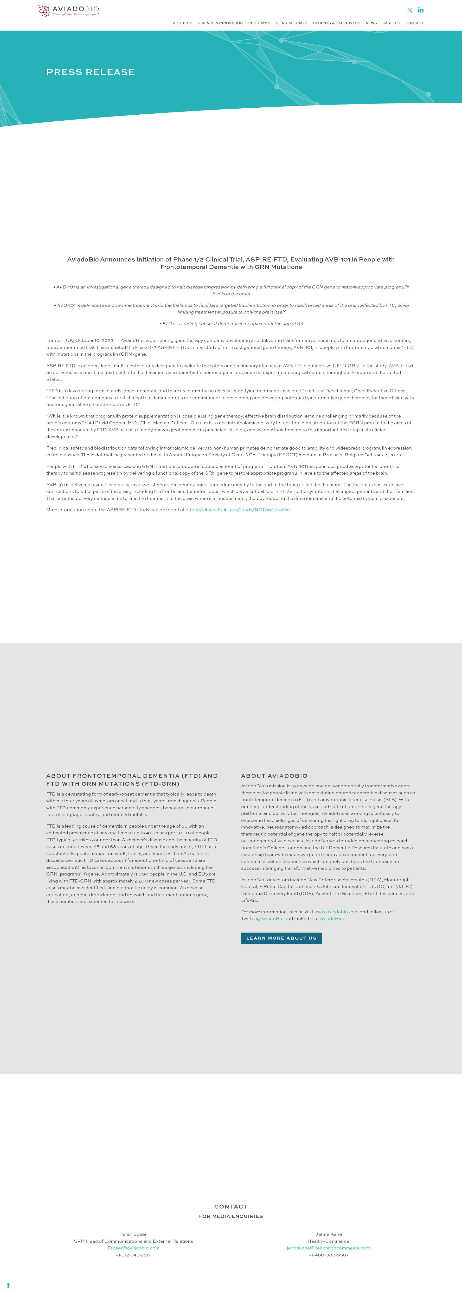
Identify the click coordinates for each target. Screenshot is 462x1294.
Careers (391, 23)
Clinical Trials (292, 23)
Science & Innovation (220, 23)
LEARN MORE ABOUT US (281, 938)
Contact (415, 23)
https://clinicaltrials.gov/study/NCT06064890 (238, 510)
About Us (182, 23)
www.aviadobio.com (336, 912)
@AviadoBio (270, 918)
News (371, 23)
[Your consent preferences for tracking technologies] (8, 1285)
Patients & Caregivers (336, 23)
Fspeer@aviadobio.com (134, 1248)
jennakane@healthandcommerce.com (328, 1248)
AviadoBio (331, 918)
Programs (259, 23)
